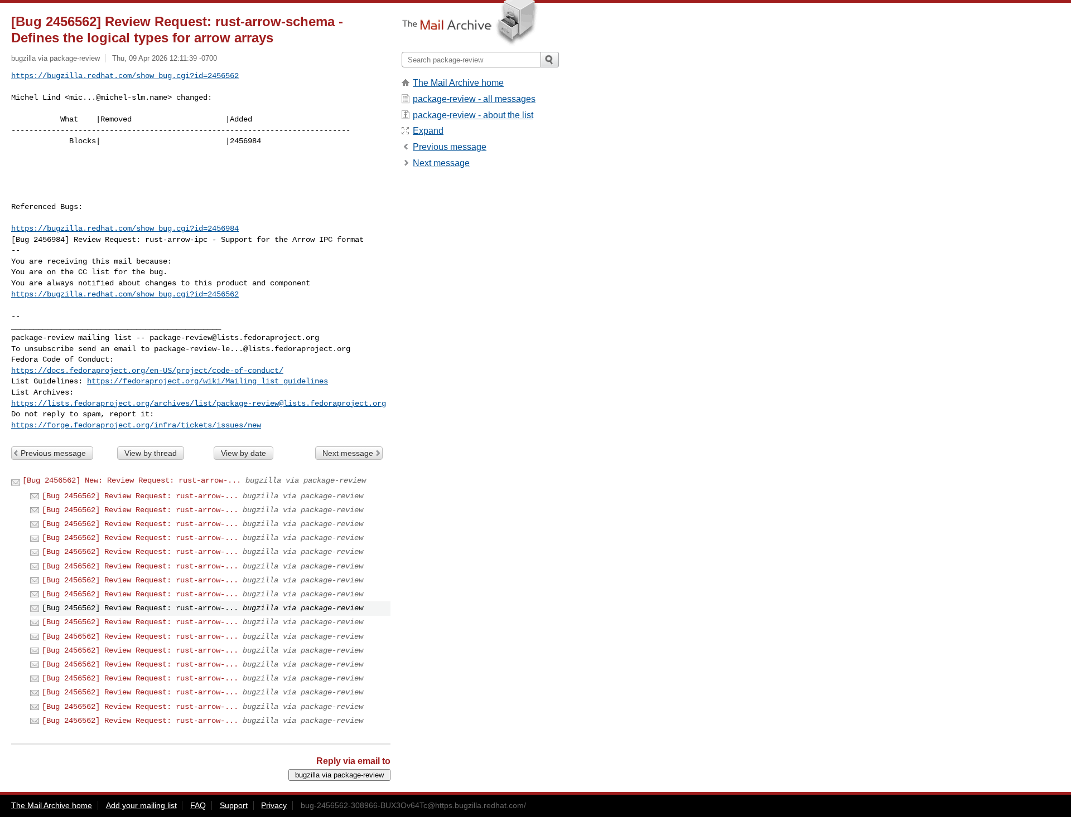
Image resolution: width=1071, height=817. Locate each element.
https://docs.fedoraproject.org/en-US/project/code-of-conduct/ (147, 370)
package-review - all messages (474, 99)
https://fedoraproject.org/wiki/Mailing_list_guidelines (207, 381)
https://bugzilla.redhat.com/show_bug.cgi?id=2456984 (125, 228)
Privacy (274, 805)
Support (234, 805)
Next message (347, 453)
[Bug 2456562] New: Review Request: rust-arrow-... (131, 480)
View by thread (150, 453)
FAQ (198, 805)
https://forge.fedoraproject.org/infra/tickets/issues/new (136, 425)
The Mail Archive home (458, 82)
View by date (243, 453)
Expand (428, 130)
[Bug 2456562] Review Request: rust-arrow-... (140, 496)
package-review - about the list (473, 115)
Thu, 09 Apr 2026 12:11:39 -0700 (164, 58)
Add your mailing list (141, 805)
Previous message (53, 453)
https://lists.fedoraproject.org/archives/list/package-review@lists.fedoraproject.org (198, 403)
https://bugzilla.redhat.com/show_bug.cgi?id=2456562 (125, 75)
